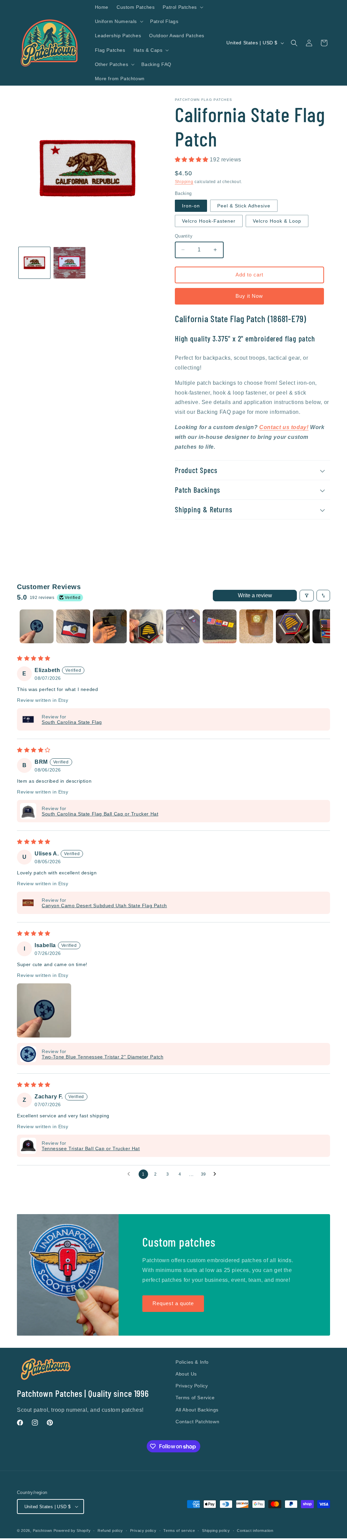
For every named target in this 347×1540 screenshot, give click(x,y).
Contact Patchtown (197, 1421)
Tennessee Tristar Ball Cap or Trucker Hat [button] (91, 1148)
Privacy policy (143, 1530)
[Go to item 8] (293, 626)
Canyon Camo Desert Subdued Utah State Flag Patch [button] (104, 905)
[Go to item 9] (329, 626)
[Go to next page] (216, 1174)
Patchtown (42, 1530)
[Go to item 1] (37, 626)
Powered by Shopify (72, 1530)
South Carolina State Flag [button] (72, 722)
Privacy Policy (192, 1385)
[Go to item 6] (220, 626)
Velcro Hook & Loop (277, 221)
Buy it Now (249, 296)
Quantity (183, 236)
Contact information (255, 1530)
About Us (186, 1374)
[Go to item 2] (73, 626)
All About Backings (197, 1409)
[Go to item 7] (256, 626)
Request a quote (173, 1303)
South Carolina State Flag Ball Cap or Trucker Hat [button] (100, 814)
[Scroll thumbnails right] (322, 626)
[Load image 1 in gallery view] (34, 262)
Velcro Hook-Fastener (209, 221)
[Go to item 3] (110, 626)
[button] (182, 7)
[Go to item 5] (183, 626)
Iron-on (191, 205)
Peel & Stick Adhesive (243, 205)
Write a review (255, 595)
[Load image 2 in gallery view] (69, 262)
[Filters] (307, 595)
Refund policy (110, 1530)
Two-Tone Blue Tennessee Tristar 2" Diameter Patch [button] (102, 1056)
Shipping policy (216, 1530)
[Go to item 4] (146, 626)
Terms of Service (195, 1397)
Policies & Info (192, 1362)
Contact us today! (283, 427)
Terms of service (179, 1530)
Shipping (184, 181)
